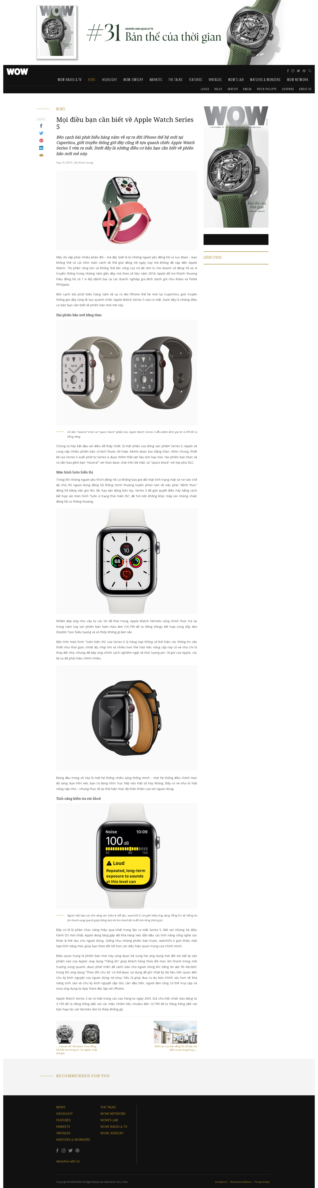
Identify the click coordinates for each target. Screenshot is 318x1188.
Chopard (288, 89)
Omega (247, 89)
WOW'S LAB (109, 1120)
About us (305, 89)
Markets (156, 79)
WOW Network (297, 79)
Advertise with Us (68, 1161)
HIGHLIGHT (64, 1113)
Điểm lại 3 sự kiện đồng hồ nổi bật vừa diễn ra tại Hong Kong (176, 1048)
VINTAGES (63, 1133)
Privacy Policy (262, 1181)
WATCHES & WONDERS (73, 1139)
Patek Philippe (267, 89)
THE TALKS (108, 1107)
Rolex (218, 89)
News (92, 79)
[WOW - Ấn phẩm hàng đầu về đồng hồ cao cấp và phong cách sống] (17, 70)
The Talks (176, 79)
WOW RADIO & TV (113, 1126)
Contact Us (221, 1181)
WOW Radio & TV (70, 79)
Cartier (233, 89)
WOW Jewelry (133, 79)
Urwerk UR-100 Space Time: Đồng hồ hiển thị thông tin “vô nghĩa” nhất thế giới (76, 1050)
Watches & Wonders (265, 79)
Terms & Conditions (241, 1181)
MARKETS (63, 1126)
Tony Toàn (122, 1181)
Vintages (215, 79)
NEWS (60, 1107)
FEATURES (63, 1120)
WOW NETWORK (112, 1113)
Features (195, 79)
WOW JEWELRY (112, 1133)
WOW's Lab (236, 79)
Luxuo (205, 89)
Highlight (109, 79)
